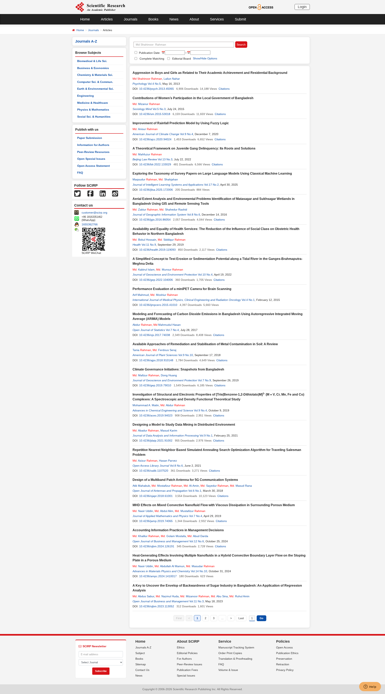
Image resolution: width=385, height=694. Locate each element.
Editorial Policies (187, 653)
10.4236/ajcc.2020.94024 (155, 139)
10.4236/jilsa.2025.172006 (156, 189)
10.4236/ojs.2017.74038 (154, 335)
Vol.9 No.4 (186, 134)
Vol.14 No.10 (199, 571)
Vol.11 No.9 (149, 244)
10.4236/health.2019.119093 (157, 249)
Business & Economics (93, 68)
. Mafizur (146, 375)
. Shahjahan (168, 179)
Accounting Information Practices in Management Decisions (178, 530)
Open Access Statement (93, 165)
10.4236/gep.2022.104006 (156, 279)
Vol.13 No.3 (165, 159)
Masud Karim (168, 430)
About (194, 19)
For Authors (184, 658)
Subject (140, 653)
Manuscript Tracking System (236, 647)
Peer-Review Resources (93, 152)
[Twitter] (77, 193)
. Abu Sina (219, 596)
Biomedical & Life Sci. (92, 61)
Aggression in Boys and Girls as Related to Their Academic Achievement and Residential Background (210, 72)
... (222, 618)
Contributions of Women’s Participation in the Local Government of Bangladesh (193, 98)
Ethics (180, 647)
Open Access (284, 647)
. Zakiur (145, 209)
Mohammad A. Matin (146, 405)
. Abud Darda (197, 536)
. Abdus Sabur (143, 596)
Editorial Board (181, 58)
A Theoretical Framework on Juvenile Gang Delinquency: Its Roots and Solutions (194, 148)
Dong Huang (169, 375)
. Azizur (145, 460)
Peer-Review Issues (189, 664)
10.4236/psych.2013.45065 (156, 88)
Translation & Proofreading (235, 658)
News (173, 19)
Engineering (85, 95)
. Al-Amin (191, 485)
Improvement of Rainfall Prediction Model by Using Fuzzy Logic (181, 123)
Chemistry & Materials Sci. (95, 74)
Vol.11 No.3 (196, 601)
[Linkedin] (103, 193)
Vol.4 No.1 (248, 299)
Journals (130, 19)
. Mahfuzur (147, 154)
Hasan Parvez (168, 460)
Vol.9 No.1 (206, 435)
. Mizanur (146, 104)
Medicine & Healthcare (92, 102)
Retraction (282, 664)
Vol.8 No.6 (193, 214)
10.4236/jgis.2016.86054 (155, 219)
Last (241, 618)
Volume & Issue (228, 670)
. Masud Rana (241, 485)
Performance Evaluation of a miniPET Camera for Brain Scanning (182, 289)
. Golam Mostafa (173, 536)
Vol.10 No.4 (205, 274)
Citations (224, 88)
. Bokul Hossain (144, 239)
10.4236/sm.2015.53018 (154, 114)
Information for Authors (93, 145)
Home (85, 19)
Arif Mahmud (141, 294)
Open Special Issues (91, 158)
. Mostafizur (167, 485)
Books (153, 19)
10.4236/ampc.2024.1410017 (158, 576)
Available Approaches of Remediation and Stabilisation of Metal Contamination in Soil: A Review (205, 344)
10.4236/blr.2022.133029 (155, 164)
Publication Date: (149, 52)
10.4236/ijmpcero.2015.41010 (158, 304)
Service (224, 641)
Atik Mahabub (141, 485)
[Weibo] (115, 193)
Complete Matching (152, 58)
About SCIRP (188, 641)
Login (302, 7)
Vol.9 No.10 (185, 355)
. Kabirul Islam (144, 269)
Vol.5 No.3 (159, 109)
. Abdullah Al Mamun (169, 566)
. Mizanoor (194, 596)
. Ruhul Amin (239, 596)
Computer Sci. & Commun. (95, 81)
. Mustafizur (190, 511)
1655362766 (90, 224)
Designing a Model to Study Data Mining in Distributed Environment (184, 424)
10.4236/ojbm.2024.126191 (156, 546)
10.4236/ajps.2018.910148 (156, 360)
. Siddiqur (171, 239)
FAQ (80, 172)
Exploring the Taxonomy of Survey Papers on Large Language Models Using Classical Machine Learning (212, 173)
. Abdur (172, 405)
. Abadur (146, 430)
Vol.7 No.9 (204, 380)
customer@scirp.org (94, 212)
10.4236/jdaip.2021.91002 (155, 440)
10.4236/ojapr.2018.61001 (156, 496)
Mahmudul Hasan (167, 324)
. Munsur (169, 269)
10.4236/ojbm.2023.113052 (156, 606)
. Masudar (200, 566)
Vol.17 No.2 (211, 184)
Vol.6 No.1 (194, 490)
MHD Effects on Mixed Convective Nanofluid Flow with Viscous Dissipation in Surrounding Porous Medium (214, 505)
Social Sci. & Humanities (93, 116)
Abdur (142, 324)
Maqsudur (145, 179)
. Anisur (145, 129)
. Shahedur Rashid (173, 209)
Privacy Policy (285, 670)
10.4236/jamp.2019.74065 (156, 521)
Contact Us (142, 670)
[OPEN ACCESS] (261, 6)
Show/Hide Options (205, 58)
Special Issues (186, 675)
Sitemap (140, 664)
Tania (142, 350)
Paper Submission (89, 137)
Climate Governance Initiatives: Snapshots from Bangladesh (178, 369)
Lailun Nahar (172, 78)
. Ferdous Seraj (164, 350)
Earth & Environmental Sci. (95, 88)
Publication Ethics (287, 653)
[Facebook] (90, 193)
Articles (107, 19)
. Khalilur (146, 536)
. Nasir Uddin (143, 511)
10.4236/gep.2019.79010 (155, 385)
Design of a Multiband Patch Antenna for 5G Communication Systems (185, 479)
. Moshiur (164, 294)
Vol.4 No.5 (154, 83)
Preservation (284, 658)
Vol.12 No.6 (196, 541)
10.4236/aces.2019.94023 (155, 415)
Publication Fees (187, 670)
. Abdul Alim (164, 511)
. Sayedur (214, 485)
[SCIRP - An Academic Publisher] (100, 6)
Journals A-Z (143, 647)
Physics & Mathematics (93, 109)
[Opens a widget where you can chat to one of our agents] (370, 687)
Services (217, 19)
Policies (283, 641)
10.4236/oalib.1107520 (153, 470)
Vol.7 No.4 (172, 330)
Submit (240, 19)
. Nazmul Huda (167, 596)
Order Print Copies (230, 653)
